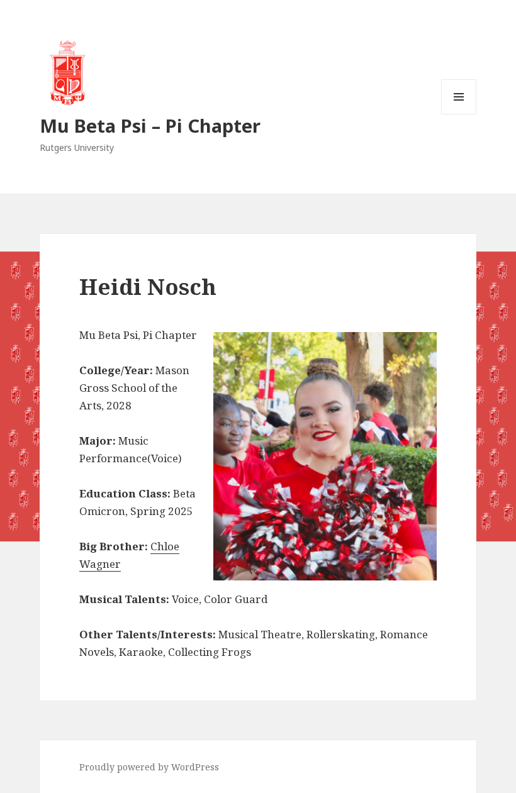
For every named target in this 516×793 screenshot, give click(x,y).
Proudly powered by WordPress (149, 767)
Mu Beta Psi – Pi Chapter (150, 125)
